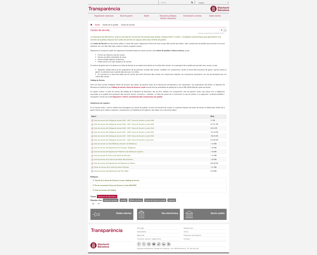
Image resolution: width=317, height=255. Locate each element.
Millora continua (136, 200)
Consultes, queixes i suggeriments (149, 239)
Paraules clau (188, 228)
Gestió (146, 15)
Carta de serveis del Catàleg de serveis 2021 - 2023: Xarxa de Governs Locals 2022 (124, 136)
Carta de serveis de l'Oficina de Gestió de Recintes (112, 155)
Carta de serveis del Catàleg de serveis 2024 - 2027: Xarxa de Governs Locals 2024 (124, 128)
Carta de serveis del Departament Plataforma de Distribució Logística (118, 151)
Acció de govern (126, 15)
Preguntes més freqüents (192, 235)
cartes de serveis (110, 200)
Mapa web (140, 235)
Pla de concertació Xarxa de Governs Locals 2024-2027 (115, 185)
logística (172, 200)
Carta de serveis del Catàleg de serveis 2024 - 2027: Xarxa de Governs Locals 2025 (124, 124)
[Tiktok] (159, 244)
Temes (186, 232)
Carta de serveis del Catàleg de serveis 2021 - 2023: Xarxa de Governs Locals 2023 (124, 132)
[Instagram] (149, 244)
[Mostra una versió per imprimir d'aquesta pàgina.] (93, 204)
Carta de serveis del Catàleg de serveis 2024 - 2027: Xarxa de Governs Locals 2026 (124, 120)
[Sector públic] (189, 214)
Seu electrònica (170, 213)
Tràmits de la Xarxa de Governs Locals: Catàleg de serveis (117, 180)
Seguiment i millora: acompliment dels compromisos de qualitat (137, 97)
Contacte (187, 239)
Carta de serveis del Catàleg (105, 190)
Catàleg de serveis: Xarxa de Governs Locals (128, 87)
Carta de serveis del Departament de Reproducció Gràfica (114, 163)
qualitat (123, 200)
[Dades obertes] (96, 214)
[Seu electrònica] (141, 214)
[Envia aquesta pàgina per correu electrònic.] (99, 204)
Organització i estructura (104, 15)
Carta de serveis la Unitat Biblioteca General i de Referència (115, 143)
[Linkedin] (164, 244)
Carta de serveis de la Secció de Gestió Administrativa (113, 159)
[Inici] (91, 24)
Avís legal (140, 228)
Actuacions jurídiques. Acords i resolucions (168, 16)
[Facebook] (139, 244)
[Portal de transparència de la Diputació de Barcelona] (111, 230)
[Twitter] (144, 244)
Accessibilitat (141, 232)
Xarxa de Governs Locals (155, 200)
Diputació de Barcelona (107, 196)
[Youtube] (154, 244)
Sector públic (218, 213)
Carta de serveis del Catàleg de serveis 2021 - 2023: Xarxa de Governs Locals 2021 (124, 140)
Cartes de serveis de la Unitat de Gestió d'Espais (111, 167)
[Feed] (169, 244)
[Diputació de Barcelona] (111, 245)
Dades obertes (215, 15)
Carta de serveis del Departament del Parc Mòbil (111, 171)
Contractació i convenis (192, 15)
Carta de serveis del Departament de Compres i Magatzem (115, 147)
